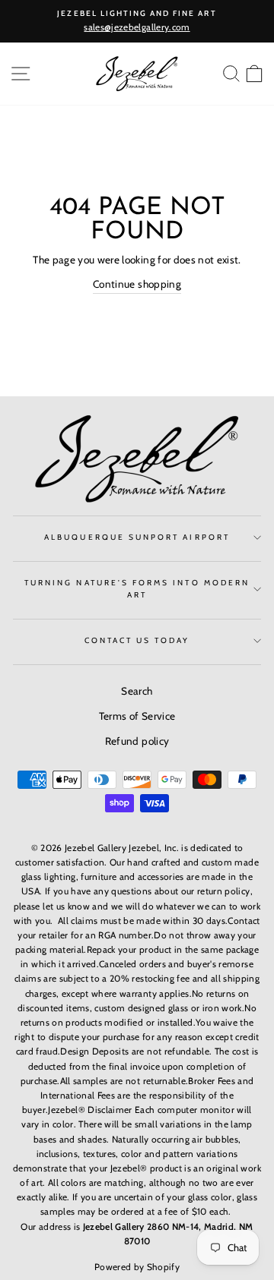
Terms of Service (137, 716)
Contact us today (137, 640)
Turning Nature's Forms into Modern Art (137, 589)
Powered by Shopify (137, 1266)
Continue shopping (137, 284)
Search (136, 691)
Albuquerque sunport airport (137, 537)
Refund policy (137, 741)
